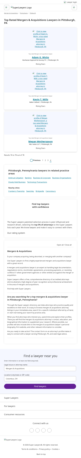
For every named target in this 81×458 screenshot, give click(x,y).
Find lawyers (40, 386)
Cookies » (56, 449)
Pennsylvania (24, 13)
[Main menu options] (6, 7)
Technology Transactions (37, 182)
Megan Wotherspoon (40, 141)
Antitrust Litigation (15, 178)
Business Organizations (61, 178)
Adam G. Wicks (40, 57)
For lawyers (9, 406)
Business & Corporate (42, 178)
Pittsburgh (33, 13)
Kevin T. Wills (40, 99)
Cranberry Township (16, 191)
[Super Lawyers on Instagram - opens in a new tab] (37, 430)
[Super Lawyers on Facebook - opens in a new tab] (32, 430)
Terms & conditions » (30, 449)
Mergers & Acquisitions (11, 13)
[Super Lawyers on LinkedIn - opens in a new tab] (49, 430)
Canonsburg (51, 191)
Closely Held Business (17, 182)
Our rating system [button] (16, 232)
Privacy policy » (45, 449)
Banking (28, 178)
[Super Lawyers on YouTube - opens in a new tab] (43, 430)
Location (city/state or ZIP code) (16, 375)
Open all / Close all (64, 245)
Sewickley (30, 191)
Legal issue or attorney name (15, 365)
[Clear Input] (73, 368)
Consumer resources (14, 414)
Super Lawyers (11, 397)
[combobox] (40, 368)
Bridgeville (40, 191)
